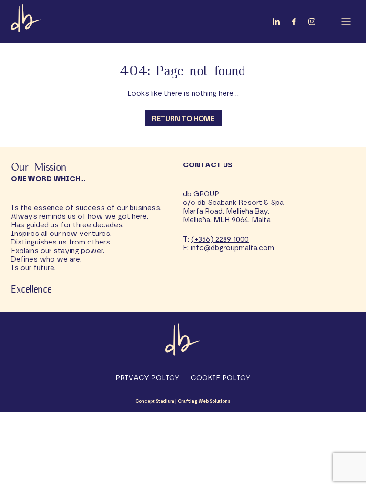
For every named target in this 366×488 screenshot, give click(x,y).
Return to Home (183, 118)
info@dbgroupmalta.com (232, 248)
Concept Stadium (154, 401)
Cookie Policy (221, 378)
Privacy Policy (147, 378)
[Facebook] (293, 23)
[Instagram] (311, 23)
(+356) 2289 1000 (220, 239)
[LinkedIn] (276, 23)
